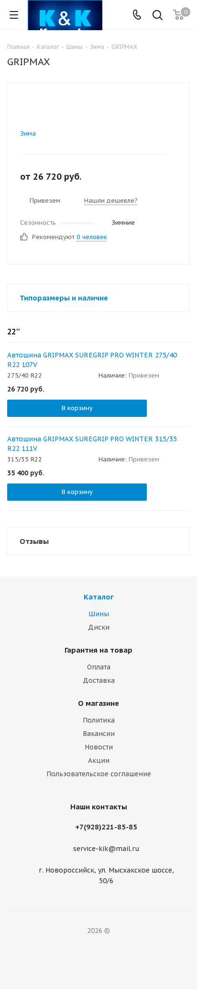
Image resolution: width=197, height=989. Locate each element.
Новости (99, 747)
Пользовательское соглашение (98, 774)
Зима (28, 133)
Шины (98, 614)
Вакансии (99, 733)
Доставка (99, 680)
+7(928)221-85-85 (106, 826)
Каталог (99, 596)
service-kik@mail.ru (106, 849)
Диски (98, 627)
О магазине (98, 703)
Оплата (98, 667)
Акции (98, 760)
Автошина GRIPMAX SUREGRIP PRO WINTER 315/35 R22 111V (92, 444)
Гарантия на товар (98, 650)
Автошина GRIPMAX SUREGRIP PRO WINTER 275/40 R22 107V (92, 360)
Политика (99, 720)
